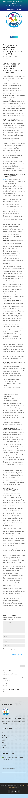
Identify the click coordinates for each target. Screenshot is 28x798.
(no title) (5, 683)
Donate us (14, 37)
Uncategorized (18, 56)
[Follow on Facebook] (9, 791)
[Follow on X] (12, 791)
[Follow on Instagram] (15, 791)
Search (22, 666)
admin (5, 56)
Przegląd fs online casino (8, 681)
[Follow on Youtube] (19, 791)
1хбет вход (5, 179)
